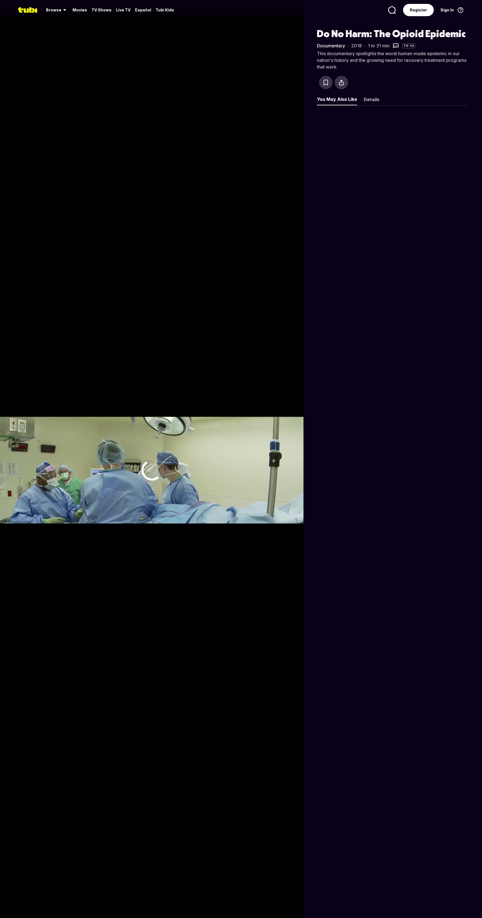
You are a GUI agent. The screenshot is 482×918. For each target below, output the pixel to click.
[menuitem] (57, 10)
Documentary (331, 45)
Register (418, 10)
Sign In (447, 10)
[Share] (341, 82)
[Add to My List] (325, 82)
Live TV (123, 10)
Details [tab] (371, 99)
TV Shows (101, 10)
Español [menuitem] (143, 10)
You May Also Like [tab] (337, 99)
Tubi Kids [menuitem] (165, 10)
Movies (80, 10)
